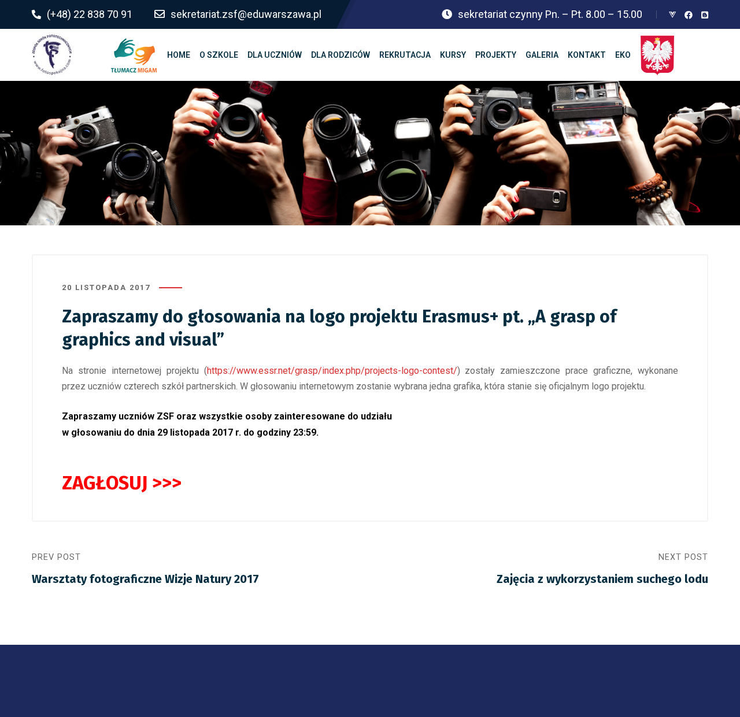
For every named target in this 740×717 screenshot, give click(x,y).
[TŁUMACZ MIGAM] (134, 55)
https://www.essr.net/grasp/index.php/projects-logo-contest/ (332, 370)
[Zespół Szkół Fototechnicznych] (52, 55)
